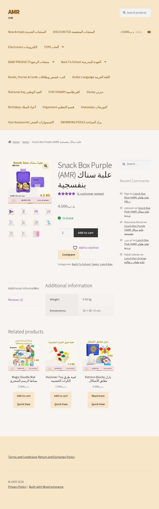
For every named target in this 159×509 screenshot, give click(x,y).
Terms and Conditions (22, 457)
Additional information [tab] (23, 288)
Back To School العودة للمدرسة (81, 62)
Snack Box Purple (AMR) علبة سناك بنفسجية (134, 230)
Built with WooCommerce (46, 487)
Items (25, 142)
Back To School (81, 264)
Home (16, 142)
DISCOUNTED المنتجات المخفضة (74, 32)
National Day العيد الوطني (25, 92)
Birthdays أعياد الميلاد (22, 107)
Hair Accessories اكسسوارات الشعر (31, 122)
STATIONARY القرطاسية (64, 92)
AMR (13, 12)
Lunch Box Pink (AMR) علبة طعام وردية (136, 244)
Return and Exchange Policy (56, 457)
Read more (98, 396)
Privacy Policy (17, 487)
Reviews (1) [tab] (15, 300)
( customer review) (90, 194)
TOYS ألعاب (51, 47)
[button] (46, 166)
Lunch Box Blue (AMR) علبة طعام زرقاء (136, 197)
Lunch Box (106, 264)
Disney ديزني (95, 92)
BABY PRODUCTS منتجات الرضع (28, 62)
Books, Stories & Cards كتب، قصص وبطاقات (37, 77)
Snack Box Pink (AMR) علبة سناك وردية (137, 211)
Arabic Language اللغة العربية (91, 77)
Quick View (23, 404)
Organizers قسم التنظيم (58, 107)
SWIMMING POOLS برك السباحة (81, 122)
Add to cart (85, 233)
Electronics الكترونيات (22, 47)
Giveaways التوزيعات (94, 107)
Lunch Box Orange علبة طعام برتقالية (135, 260)
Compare (68, 254)
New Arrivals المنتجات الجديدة (27, 32)
